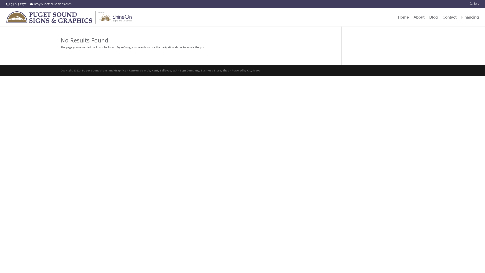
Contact (450, 18)
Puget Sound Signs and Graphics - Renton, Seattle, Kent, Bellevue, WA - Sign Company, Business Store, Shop (155, 70)
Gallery (474, 3)
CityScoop (253, 70)
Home (403, 18)
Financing (470, 18)
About (419, 18)
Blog (433, 18)
